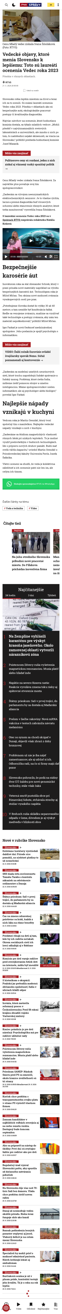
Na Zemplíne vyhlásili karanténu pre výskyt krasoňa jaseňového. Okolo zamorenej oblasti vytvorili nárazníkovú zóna (31, 645)
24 (51, 5)
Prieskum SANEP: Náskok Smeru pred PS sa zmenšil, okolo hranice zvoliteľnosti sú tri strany (19, 1076)
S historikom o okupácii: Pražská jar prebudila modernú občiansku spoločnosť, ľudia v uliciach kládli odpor (20, 985)
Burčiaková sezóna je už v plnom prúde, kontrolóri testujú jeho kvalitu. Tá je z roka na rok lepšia (20, 1280)
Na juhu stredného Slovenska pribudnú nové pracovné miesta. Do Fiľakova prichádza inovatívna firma (31, 563)
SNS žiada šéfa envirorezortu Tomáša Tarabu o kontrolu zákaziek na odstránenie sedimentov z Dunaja (19, 878)
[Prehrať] (6, 257)
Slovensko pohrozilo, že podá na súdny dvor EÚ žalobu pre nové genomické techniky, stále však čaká (33, 782)
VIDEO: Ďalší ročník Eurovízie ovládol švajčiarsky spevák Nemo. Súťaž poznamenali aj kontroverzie (28, 356)
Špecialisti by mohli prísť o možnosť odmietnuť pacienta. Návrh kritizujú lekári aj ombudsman (19, 1258)
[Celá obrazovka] (56, 257)
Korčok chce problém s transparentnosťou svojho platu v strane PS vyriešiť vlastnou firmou (20, 1101)
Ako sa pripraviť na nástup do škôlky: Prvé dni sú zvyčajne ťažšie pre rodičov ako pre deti (20, 1149)
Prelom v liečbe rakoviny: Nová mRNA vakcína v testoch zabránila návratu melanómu (33, 723)
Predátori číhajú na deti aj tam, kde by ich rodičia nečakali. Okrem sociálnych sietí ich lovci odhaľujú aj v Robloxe (20, 940)
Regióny (17, 530)
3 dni (31, 595)
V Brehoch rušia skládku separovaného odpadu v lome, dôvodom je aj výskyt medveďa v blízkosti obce (34, 818)
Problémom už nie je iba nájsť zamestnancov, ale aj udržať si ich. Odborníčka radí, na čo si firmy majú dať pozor (34, 762)
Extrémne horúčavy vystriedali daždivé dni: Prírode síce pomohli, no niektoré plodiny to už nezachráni (20, 855)
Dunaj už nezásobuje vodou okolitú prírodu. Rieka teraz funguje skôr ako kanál (18, 1214)
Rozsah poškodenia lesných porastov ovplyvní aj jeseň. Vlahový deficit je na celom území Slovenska (18, 1235)
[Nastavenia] (51, 256)
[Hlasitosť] (46, 257)
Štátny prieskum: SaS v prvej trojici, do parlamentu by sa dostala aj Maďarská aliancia (33, 705)
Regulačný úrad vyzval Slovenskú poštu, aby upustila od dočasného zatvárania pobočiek (20, 1169)
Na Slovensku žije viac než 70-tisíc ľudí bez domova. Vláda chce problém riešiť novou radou (20, 1192)
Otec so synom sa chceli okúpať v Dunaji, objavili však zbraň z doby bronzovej (30, 741)
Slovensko (10, 847)
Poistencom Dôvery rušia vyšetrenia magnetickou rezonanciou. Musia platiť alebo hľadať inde (34, 669)
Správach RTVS (12, 219)
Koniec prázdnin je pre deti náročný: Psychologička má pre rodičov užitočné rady (20, 1032)
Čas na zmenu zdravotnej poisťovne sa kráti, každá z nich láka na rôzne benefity (18, 919)
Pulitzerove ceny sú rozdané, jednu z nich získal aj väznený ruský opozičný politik (30, 162)
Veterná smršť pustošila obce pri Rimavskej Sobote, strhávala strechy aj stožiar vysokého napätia (33, 800)
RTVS (8, 82)
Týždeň (52, 595)
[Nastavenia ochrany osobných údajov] (6, 1308)
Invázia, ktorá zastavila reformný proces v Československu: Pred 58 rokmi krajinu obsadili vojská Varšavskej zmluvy (20, 1009)
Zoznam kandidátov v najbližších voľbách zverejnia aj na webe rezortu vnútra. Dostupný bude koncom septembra (21, 1126)
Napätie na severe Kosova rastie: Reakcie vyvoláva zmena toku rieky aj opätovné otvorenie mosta (33, 687)
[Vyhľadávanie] (6, 5)
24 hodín (10, 595)
